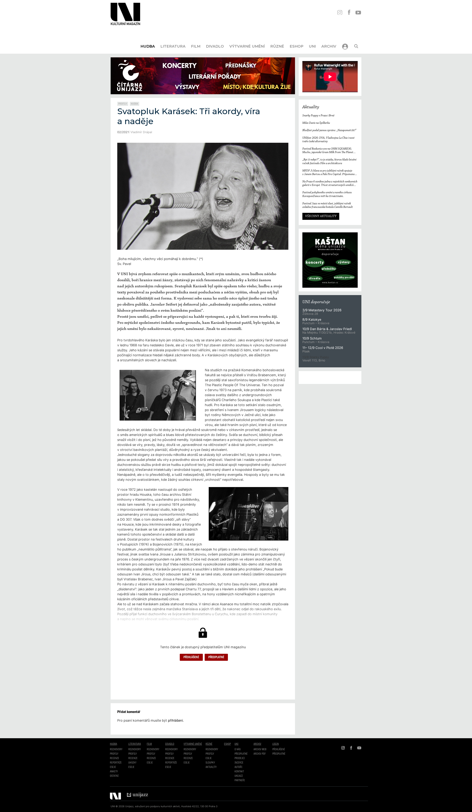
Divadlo (215, 46)
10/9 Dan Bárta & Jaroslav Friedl (327, 329)
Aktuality (310, 107)
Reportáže (116, 762)
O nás (238, 749)
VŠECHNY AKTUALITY (320, 216)
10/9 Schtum (312, 338)
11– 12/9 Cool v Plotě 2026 (322, 348)
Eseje (113, 767)
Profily (122, 104)
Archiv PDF (260, 753)
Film (195, 46)
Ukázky (132, 762)
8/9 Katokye (311, 319)
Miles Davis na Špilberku (316, 123)
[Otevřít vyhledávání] (356, 46)
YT (358, 12)
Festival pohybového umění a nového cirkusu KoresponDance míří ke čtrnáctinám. (327, 194)
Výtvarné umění (247, 46)
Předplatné (216, 657)
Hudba (147, 46)
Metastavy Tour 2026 (321, 310)
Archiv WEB (260, 749)
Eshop (296, 46)
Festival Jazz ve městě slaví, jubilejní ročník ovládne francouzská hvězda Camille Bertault (327, 205)
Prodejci (240, 758)
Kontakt (239, 771)
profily (132, 753)
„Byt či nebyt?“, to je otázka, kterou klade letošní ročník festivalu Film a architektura (329, 161)
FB (349, 12)
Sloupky (210, 762)
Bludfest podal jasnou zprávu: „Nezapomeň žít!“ (329, 130)
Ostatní (114, 776)
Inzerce (239, 762)
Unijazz (239, 776)
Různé (277, 46)
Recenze (114, 758)
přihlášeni (175, 720)
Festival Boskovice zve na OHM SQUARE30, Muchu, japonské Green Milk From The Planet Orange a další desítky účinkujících (327, 150)
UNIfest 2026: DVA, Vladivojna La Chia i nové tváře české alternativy (328, 139)
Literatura (172, 46)
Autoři (238, 767)
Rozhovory (116, 749)
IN (339, 12)
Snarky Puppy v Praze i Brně (318, 115)
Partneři (240, 780)
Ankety (114, 771)
